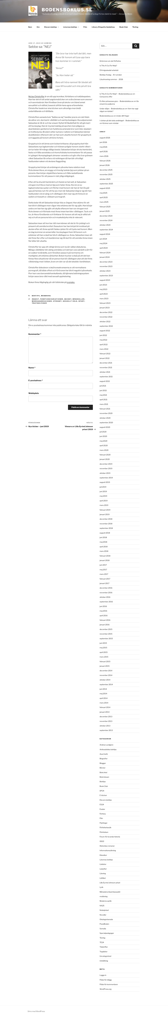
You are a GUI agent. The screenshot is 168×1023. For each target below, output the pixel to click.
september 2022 (106, 326)
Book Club (123, 27)
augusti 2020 (105, 427)
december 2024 (106, 216)
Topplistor (103, 952)
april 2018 (103, 547)
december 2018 (106, 519)
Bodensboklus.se (67, 9)
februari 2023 (105, 303)
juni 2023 (103, 285)
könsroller (79, 299)
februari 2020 (105, 455)
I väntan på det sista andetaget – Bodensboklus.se (119, 120)
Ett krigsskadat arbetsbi (109, 70)
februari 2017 (105, 579)
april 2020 (104, 445)
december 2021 (106, 363)
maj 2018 (103, 542)
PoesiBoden (104, 924)
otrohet (57, 301)
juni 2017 (103, 565)
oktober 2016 (105, 597)
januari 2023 (105, 308)
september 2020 (106, 422)
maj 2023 (103, 289)
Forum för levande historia (110, 837)
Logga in (103, 975)
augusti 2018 (105, 533)
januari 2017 (104, 583)
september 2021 (106, 376)
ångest (35, 299)
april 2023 (104, 294)
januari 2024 (105, 257)
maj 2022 (103, 340)
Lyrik (101, 887)
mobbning (46, 296)
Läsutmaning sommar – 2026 (111, 79)
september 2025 (106, 184)
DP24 (102, 791)
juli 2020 (103, 432)
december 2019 (106, 464)
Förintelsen (104, 832)
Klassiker (103, 855)
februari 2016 (105, 620)
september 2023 (106, 275)
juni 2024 (103, 239)
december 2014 (106, 671)
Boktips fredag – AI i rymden (111, 75)
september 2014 (106, 684)
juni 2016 (103, 606)
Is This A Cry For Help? (108, 66)
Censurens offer (106, 97)
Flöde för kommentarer (109, 984)
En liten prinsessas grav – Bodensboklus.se (116, 101)
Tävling (135, 27)
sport (81, 301)
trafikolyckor (39, 303)
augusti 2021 (105, 381)
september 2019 (106, 478)
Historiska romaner (107, 846)
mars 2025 (104, 202)
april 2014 (103, 698)
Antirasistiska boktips (108, 749)
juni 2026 (103, 142)
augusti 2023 (105, 280)
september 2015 (106, 638)
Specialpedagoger (107, 933)
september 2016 (106, 602)
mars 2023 (104, 298)
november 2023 (106, 266)
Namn (31, 368)
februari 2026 (105, 161)
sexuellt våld (70, 301)
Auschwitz (104, 754)
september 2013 (106, 730)
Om (38, 27)
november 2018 (106, 524)
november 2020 (106, 413)
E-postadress (35, 380)
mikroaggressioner (42, 301)
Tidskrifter (104, 947)
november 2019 (106, 468)
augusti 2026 (105, 138)
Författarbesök (105, 827)
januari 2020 (105, 459)
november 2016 (106, 592)
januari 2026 (105, 165)
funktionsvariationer (51, 299)
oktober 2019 (105, 473)
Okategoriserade (106, 919)
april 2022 (103, 344)
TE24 (102, 942)
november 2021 (106, 367)
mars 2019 (104, 505)
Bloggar (103, 763)
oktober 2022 (105, 321)
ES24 (102, 804)
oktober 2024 (105, 225)
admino (48, 43)
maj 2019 (103, 496)
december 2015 (106, 629)
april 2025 (104, 197)
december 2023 (106, 262)
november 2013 (106, 721)
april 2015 (103, 652)
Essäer (102, 809)
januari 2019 (104, 514)
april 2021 (103, 399)
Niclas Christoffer (36, 96)
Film (85, 27)
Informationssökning (108, 850)
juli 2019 (103, 487)
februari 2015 (105, 661)
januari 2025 (105, 211)
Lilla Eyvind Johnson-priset (110, 883)
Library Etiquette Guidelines (103, 27)
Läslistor (103, 864)
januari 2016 (104, 625)
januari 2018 (104, 560)
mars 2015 (104, 657)
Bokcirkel (103, 772)
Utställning (104, 961)
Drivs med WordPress (36, 1011)
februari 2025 (105, 207)
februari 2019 (105, 510)
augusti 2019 (105, 482)
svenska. (71, 282)
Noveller (103, 915)
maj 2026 (103, 147)
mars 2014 (104, 703)
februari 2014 (105, 707)
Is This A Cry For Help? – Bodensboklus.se (116, 94)
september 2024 (106, 230)
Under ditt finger (122, 116)
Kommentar (34, 334)
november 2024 (106, 220)
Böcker (102, 768)
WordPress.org (105, 989)
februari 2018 (105, 556)
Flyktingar (103, 823)
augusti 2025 (105, 188)
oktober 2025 (105, 179)
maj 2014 (103, 693)
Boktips (36, 296)
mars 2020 (104, 450)
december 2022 (106, 312)
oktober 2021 (105, 372)
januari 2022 (104, 358)
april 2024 (104, 248)
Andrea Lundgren (106, 745)
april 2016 (103, 615)
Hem (30, 27)
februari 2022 (105, 354)
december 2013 (106, 716)
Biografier (103, 758)
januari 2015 (104, 666)
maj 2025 (103, 193)
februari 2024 (105, 253)
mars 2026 (104, 156)
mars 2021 (104, 404)
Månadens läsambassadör (110, 892)
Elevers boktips (50, 27)
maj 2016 (103, 611)
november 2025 (106, 174)
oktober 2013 (105, 726)
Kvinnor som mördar (111, 123)
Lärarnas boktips (70, 27)
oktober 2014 (105, 680)
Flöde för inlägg (106, 980)
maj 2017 (103, 570)
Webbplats (33, 393)
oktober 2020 (105, 418)
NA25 (102, 906)
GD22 (102, 841)
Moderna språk (106, 901)
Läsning (103, 873)
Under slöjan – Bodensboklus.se (112, 109)
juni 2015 (103, 643)
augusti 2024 (105, 234)
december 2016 (106, 588)
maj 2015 (103, 648)
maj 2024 (103, 243)
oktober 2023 (105, 271)
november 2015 (106, 634)
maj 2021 (103, 395)
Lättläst (103, 878)
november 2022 (106, 317)
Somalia (103, 929)
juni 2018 (103, 537)
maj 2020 (103, 441)
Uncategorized (105, 956)
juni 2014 (103, 689)
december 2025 (106, 170)
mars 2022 (104, 349)
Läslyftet (103, 869)
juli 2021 (103, 386)
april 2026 (104, 151)
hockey (67, 299)
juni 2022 (103, 335)
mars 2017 (104, 574)
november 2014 (106, 675)
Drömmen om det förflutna (110, 61)
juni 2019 (103, 491)
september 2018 (106, 528)
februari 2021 (105, 409)
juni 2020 (103, 436)
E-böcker (103, 795)
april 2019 (103, 501)
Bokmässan (104, 777)
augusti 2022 (105, 331)
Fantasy (103, 814)
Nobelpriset (104, 910)
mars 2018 (104, 551)
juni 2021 (103, 390)
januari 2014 (104, 712)
